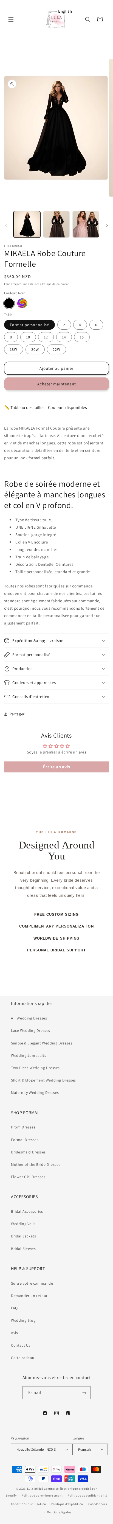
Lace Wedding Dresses (30, 1030)
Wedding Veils (23, 1223)
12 (46, 337)
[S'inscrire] (84, 1392)
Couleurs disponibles (67, 407)
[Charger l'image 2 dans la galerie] (56, 224)
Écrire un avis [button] (56, 767)
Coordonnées (97, 1504)
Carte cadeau (22, 1357)
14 (64, 337)
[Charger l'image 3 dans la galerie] (85, 224)
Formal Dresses (24, 1139)
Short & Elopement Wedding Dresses (43, 1080)
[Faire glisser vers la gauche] (6, 226)
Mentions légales (59, 1512)
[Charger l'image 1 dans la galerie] (26, 224)
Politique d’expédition (67, 1504)
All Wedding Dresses (29, 1018)
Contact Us (20, 1345)
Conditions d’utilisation (28, 1504)
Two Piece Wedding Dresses (35, 1067)
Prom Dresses (23, 1127)
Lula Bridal (35, 1489)
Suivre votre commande (32, 1283)
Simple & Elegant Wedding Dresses (41, 1043)
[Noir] (9, 303)
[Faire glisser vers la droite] (107, 226)
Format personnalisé (29, 324)
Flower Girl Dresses (28, 1176)
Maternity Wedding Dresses (35, 1092)
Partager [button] (17, 713)
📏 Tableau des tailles (24, 407)
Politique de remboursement (42, 1495)
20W (35, 349)
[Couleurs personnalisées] (22, 303)
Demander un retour (29, 1295)
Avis (14, 1332)
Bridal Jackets (23, 1236)
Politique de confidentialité (88, 1495)
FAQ (14, 1308)
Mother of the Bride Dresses (35, 1164)
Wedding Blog (23, 1320)
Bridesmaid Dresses (28, 1152)
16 (82, 337)
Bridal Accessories (27, 1211)
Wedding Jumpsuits (28, 1055)
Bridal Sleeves (23, 1248)
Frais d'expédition (15, 284)
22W (56, 349)
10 (28, 337)
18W (13, 349)
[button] (11, 19)
